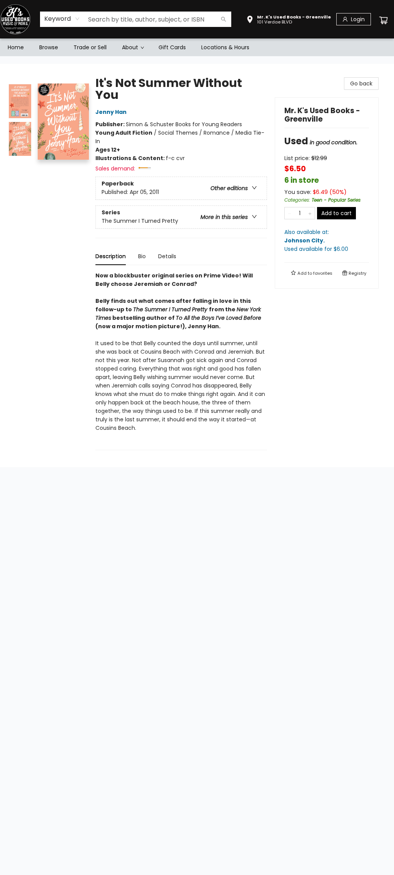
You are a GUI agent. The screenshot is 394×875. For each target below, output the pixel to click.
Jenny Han (111, 112)
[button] (288, 20)
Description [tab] (110, 256)
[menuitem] (16, 47)
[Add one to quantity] (310, 213)
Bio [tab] (142, 256)
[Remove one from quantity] (289, 213)
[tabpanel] (181, 360)
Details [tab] (167, 256)
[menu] (197, 47)
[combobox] (62, 19)
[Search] (223, 19)
